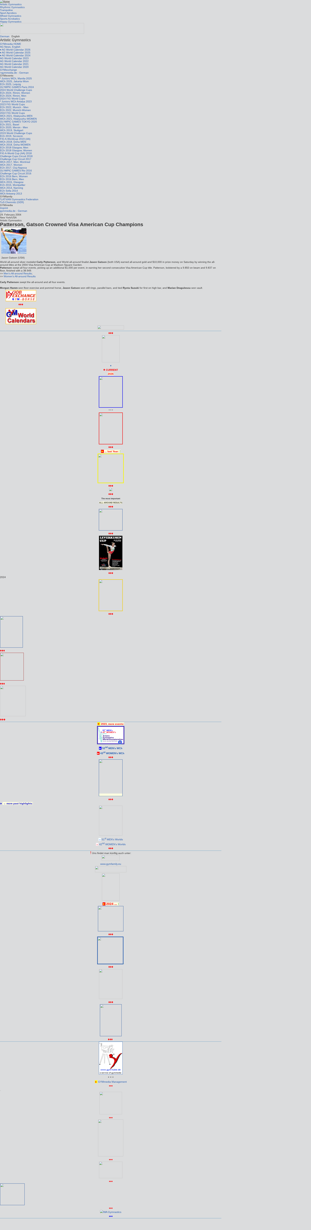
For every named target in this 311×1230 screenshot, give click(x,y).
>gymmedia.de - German (14, 72)
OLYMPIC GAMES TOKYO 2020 (18, 121)
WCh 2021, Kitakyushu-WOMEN (18, 118)
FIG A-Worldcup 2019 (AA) (15, 138)
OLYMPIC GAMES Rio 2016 (16, 170)
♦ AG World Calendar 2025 (15, 52)
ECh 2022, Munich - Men (14, 107)
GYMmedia (6, 205)
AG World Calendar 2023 (14, 58)
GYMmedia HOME (10, 43)
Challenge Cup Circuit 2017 (15, 159)
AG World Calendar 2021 (14, 64)
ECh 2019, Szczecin (11, 136)
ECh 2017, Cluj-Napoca (13, 167)
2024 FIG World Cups (12, 98)
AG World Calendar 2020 (14, 66)
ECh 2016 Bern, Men (12, 179)
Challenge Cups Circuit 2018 (16, 156)
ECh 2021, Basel (9, 124)
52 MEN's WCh (112, 748)
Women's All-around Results (20, 276)
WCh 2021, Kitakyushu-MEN (16, 115)
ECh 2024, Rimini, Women (15, 92)
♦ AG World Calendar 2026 (15, 49)
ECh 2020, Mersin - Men (14, 127)
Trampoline (6, 10)
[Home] (5, 1)
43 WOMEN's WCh (112, 753)
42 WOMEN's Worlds (112, 844)
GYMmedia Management (112, 1081)
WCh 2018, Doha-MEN (13, 141)
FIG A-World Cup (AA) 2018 (16, 153)
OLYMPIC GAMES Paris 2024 (17, 87)
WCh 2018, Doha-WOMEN (15, 144)
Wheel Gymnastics (10, 15)
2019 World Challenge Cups (16, 133)
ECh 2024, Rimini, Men (13, 95)
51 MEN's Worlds (112, 839)
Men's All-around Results (18, 273)
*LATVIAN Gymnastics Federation (19, 199)
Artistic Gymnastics (11, 4)
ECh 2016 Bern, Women (14, 176)
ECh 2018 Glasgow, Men (14, 147)
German (4, 36)
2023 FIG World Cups (12, 104)
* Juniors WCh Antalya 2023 (16, 101)
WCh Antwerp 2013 (11, 193)
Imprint (4, 208)
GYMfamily (6, 196)
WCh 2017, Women (11, 164)
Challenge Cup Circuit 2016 (15, 173)
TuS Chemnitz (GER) (12, 202)
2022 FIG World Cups (12, 113)
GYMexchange (8, 69)
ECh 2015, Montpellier (12, 185)
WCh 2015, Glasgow (11, 182)
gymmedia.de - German (13, 210)
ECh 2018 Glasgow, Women (16, 150)
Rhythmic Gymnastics (12, 7)
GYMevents (6, 75)
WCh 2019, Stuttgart (11, 130)
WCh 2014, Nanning (11, 187)
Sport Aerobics (8, 13)
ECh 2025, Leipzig (10, 84)
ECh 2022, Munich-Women (15, 110)
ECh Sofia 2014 (9, 190)
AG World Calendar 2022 (14, 61)
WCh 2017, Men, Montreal (15, 161)
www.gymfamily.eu (110, 863)
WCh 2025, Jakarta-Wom (14, 81)
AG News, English (10, 46)
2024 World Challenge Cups (16, 90)
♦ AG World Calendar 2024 (15, 55)
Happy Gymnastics (10, 21)
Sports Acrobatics (10, 18)
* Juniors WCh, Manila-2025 (16, 78)
